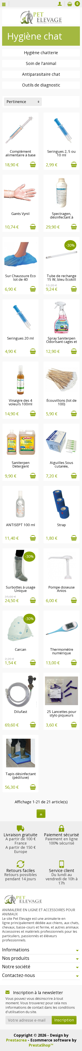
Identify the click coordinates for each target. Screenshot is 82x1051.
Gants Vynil (20, 213)
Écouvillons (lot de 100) (61, 402)
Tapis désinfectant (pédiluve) (20, 775)
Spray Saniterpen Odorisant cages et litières (61, 342)
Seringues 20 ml (20, 338)
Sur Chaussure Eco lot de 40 (20, 277)
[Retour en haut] (41, 813)
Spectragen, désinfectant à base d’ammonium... (61, 219)
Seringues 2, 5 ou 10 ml (61, 153)
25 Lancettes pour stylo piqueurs (61, 713)
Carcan (20, 649)
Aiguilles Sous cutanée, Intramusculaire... (61, 466)
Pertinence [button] (16, 101)
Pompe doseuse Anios (61, 589)
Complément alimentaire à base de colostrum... (20, 155)
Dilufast (20, 711)
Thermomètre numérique (61, 651)
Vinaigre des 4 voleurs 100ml (20, 402)
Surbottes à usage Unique (20, 589)
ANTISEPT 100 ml (20, 524)
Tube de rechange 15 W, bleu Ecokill (61, 277)
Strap (61, 524)
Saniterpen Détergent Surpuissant (20, 466)
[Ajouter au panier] (33, 164)
